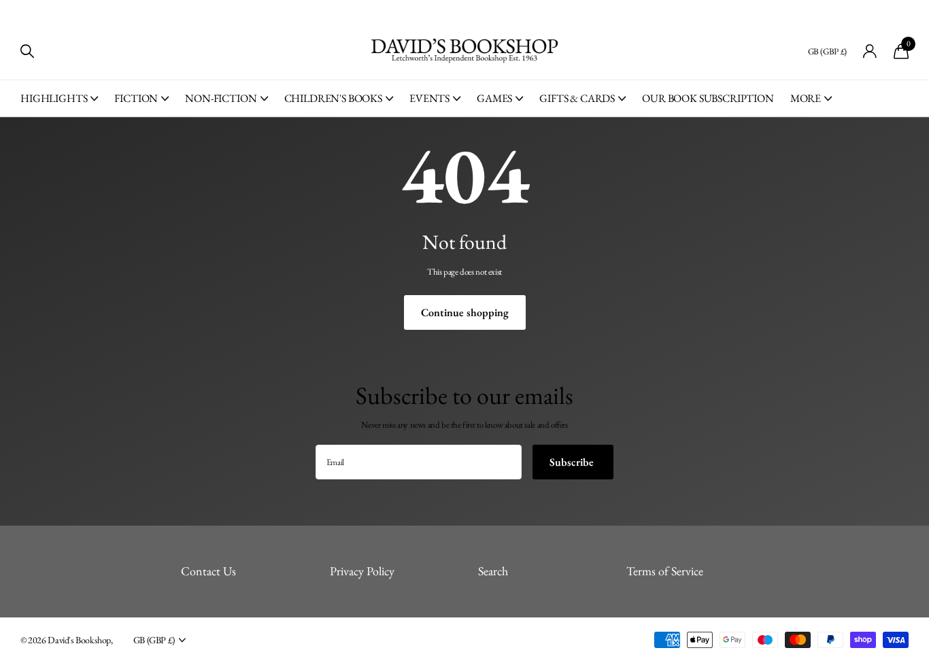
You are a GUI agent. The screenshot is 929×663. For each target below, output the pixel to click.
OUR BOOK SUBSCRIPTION (708, 98)
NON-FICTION (220, 98)
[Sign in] (870, 51)
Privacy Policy (362, 571)
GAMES (494, 98)
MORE (805, 98)
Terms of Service (664, 571)
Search (493, 571)
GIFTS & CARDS (577, 98)
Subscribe (573, 462)
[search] (27, 51)
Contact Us (208, 571)
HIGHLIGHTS (53, 98)
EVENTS (429, 98)
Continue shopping (465, 312)
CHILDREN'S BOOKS (333, 98)
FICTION (136, 98)
